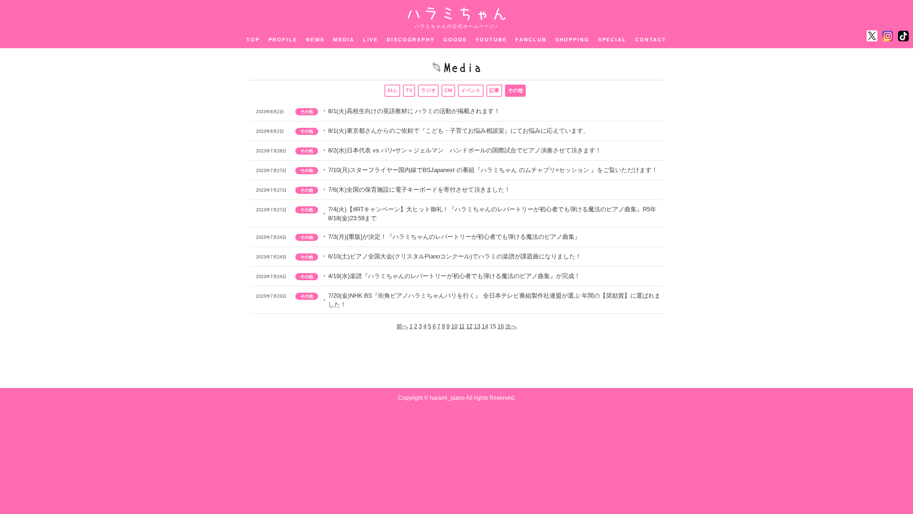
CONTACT (651, 39)
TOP (253, 39)
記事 (494, 90)
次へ (511, 326)
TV (409, 90)
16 (501, 326)
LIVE (370, 39)
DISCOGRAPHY (411, 39)
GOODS (455, 39)
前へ (402, 326)
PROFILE (283, 39)
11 (462, 326)
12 (469, 326)
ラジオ (428, 90)
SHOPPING (572, 39)
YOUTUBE (491, 39)
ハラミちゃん (457, 13)
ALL (392, 90)
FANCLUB (530, 39)
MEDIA (343, 39)
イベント (471, 90)
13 (477, 326)
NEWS (315, 39)
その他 (515, 90)
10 (454, 326)
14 (485, 326)
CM (448, 90)
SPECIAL (612, 39)
